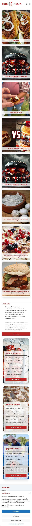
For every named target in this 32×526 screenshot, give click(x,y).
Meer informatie (16, 427)
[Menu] (29, 4)
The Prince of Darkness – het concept (16, 184)
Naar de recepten (16, 379)
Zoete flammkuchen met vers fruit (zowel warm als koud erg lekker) (16, 255)
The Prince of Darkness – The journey (16, 76)
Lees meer (16, 334)
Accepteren (16, 511)
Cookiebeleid (12, 523)
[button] (29, 493)
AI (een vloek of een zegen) (16, 148)
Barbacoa (16, 40)
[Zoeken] (26, 4)
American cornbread (16, 112)
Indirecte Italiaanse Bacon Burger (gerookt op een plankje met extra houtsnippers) (16, 292)
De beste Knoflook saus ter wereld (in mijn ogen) (16, 219)
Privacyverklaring (19, 523)
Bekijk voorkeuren (16, 520)
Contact (4, 490)
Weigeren (16, 516)
